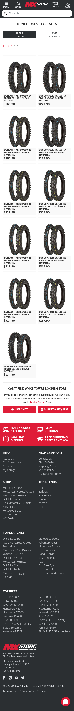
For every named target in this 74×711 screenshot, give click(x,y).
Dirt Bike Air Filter (13, 558)
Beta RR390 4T (47, 597)
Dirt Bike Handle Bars (51, 573)
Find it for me (37, 402)
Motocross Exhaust (50, 546)
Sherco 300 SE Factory (52, 620)
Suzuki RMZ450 (12, 627)
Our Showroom (12, 462)
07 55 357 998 (12, 670)
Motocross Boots (49, 538)
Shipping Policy (47, 466)
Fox (41, 488)
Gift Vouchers (11, 514)
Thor (41, 507)
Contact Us (45, 458)
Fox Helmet (10, 546)
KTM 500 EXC (11, 620)
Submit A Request (56, 409)
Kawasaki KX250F (49, 612)
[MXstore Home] (20, 648)
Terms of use (10, 691)
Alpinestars (45, 495)
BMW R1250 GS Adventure (54, 631)
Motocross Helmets (14, 495)
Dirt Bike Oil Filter (49, 569)
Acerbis (43, 503)
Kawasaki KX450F (13, 616)
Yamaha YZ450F (48, 627)
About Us (8, 458)
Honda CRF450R (12, 608)
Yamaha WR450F (12, 631)
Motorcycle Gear (12, 510)
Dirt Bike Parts (11, 499)
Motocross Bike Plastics (17, 550)
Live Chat (21, 409)
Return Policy (46, 470)
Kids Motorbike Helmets (17, 503)
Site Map (41, 691)
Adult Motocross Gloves (17, 542)
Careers (7, 466)
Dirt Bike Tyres (47, 565)
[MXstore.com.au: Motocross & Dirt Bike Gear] (37, 4)
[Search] (5, 13)
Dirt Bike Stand (47, 550)
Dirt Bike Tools (11, 569)
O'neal (42, 499)
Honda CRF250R (48, 604)
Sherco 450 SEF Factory (17, 624)
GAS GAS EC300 (48, 601)
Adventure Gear (48, 542)
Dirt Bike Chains (12, 565)
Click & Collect (47, 462)
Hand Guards (46, 554)
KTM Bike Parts (47, 558)
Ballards (43, 491)
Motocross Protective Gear (19, 491)
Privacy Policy (27, 691)
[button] (65, 701)
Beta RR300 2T (11, 597)
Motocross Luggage (14, 573)
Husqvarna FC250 (49, 608)
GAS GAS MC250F (13, 604)
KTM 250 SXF (46, 616)
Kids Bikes (9, 507)
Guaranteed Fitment (50, 474)
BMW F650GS (11, 601)
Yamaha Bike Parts (14, 554)
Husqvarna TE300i (13, 612)
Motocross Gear (12, 488)
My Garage (9, 470)
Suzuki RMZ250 (48, 624)
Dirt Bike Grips (11, 538)
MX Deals (8, 518)
